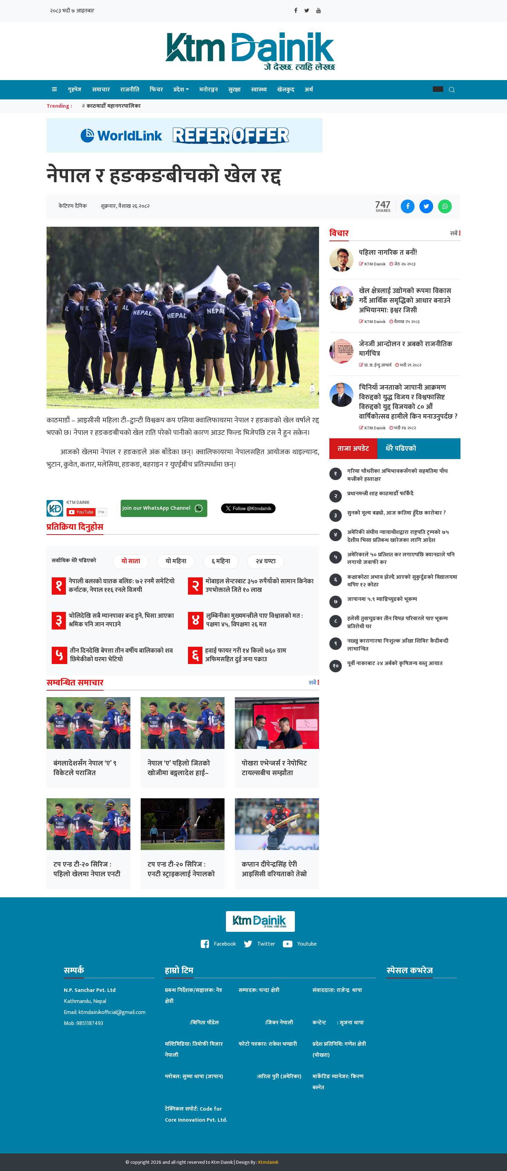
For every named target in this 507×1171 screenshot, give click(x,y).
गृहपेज (74, 89)
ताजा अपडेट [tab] (353, 449)
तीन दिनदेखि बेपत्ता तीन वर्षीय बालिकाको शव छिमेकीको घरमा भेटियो (121, 655)
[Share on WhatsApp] (445, 206)
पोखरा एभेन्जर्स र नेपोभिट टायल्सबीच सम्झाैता (274, 768)
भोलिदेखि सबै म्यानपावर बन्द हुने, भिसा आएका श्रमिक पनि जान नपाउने (121, 620)
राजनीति (129, 90)
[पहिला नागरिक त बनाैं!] (344, 260)
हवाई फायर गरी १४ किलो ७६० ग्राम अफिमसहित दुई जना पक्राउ (245, 655)
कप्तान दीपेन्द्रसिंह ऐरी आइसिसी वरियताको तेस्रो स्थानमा (274, 874)
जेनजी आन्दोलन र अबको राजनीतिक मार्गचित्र (406, 349)
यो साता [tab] (130, 561)
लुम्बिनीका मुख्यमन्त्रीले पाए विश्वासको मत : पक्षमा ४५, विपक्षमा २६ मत (254, 620)
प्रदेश (178, 90)
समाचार (101, 90)
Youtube (306, 944)
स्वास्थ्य (259, 90)
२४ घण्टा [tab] (266, 561)
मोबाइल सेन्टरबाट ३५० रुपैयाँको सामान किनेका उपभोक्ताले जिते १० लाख (260, 585)
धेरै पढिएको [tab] (401, 449)
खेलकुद (286, 90)
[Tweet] (426, 206)
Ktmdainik (268, 1162)
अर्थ (309, 90)
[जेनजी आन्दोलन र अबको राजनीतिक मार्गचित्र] (344, 351)
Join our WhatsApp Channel (157, 508)
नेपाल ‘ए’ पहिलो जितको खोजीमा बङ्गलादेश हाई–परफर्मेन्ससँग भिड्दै (179, 773)
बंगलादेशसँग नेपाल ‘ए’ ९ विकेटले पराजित (85, 768)
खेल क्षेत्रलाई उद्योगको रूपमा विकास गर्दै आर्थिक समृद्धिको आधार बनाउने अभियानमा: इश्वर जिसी (405, 300)
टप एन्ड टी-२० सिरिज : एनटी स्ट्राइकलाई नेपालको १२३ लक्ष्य (181, 874)
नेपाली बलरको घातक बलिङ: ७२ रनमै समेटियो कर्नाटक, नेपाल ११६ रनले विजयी (122, 585)
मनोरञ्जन (208, 90)
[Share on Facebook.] (408, 206)
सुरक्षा (234, 90)
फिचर (156, 90)
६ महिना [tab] (221, 561)
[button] (438, 89)
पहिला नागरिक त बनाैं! (388, 252)
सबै (313, 683)
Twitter (265, 944)
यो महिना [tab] (176, 561)
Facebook (224, 944)
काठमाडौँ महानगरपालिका (114, 106)
